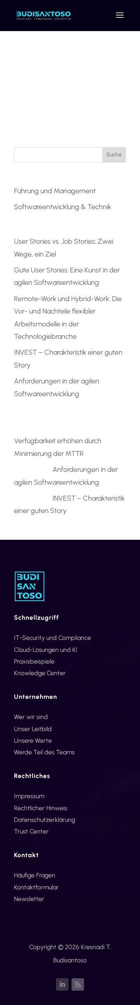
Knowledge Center (40, 673)
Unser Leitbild (33, 729)
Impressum (29, 796)
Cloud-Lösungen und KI (45, 649)
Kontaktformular (36, 887)
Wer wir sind (31, 717)
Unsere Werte (33, 740)
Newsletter (29, 899)
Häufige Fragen (34, 875)
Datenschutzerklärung (44, 819)
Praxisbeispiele (34, 661)
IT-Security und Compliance (52, 637)
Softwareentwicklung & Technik (62, 207)
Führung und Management (55, 191)
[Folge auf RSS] (78, 984)
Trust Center (31, 831)
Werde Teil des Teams (44, 752)
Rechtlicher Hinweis (40, 808)
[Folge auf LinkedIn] (62, 984)
